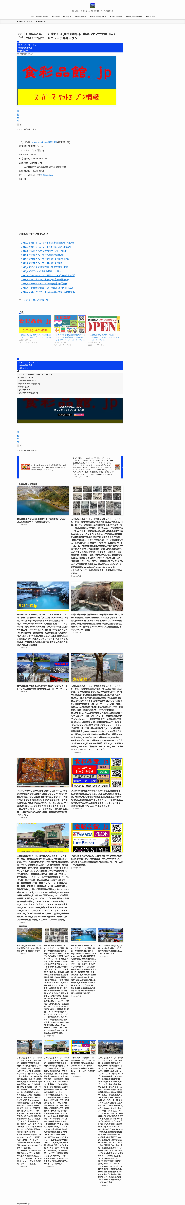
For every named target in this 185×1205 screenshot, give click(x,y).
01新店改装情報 (25, 47)
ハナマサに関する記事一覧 (34, 300)
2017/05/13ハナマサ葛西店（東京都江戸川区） (45, 267)
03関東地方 (23, 50)
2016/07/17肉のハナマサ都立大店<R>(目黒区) (44, 250)
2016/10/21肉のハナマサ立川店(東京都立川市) (45, 259)
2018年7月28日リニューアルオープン (35, 374)
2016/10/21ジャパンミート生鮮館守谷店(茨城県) (46, 246)
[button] (18, 107)
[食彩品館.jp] (92, 5)
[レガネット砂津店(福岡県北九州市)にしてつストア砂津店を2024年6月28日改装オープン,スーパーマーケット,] (70, 324)
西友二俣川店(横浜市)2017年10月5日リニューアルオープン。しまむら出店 (36, 335)
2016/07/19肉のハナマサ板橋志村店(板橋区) (43, 255)
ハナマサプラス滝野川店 (29, 383)
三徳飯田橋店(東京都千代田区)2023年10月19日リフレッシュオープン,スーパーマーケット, (104, 337)
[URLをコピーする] (19, 125)
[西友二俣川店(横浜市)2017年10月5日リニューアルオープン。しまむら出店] (35, 324)
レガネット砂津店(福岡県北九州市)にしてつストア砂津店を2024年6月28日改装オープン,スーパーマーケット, (70, 337)
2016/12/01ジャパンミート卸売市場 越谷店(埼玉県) (47, 242)
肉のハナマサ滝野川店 (28, 392)
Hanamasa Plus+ (25, 377)
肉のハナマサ (24, 389)
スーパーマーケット (27, 380)
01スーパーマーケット (28, 44)
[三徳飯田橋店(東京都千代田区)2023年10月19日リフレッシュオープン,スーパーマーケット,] (104, 324)
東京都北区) (23, 386)
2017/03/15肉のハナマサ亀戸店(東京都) (41, 263)
